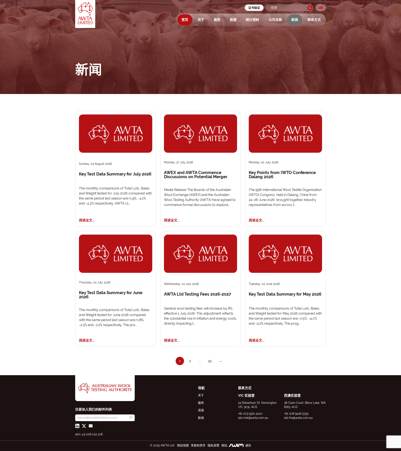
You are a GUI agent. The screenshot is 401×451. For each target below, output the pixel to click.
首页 (184, 20)
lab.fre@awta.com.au (298, 417)
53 (210, 361)
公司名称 (275, 20)
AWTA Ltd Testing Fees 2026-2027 (197, 294)
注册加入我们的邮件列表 (93, 409)
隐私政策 (213, 445)
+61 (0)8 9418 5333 (296, 413)
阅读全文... (87, 220)
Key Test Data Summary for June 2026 (110, 294)
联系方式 (314, 20)
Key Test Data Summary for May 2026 (285, 294)
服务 (217, 20)
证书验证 (254, 7)
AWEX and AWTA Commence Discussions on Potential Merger (195, 174)
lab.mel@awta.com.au (253, 417)
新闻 (294, 20)
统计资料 (252, 20)
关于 (201, 20)
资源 (233, 20)
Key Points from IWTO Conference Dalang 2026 (282, 174)
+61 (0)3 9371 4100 (250, 413)
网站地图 (183, 445)
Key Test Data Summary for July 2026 (115, 174)
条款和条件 (198, 445)
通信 (248, 445)
